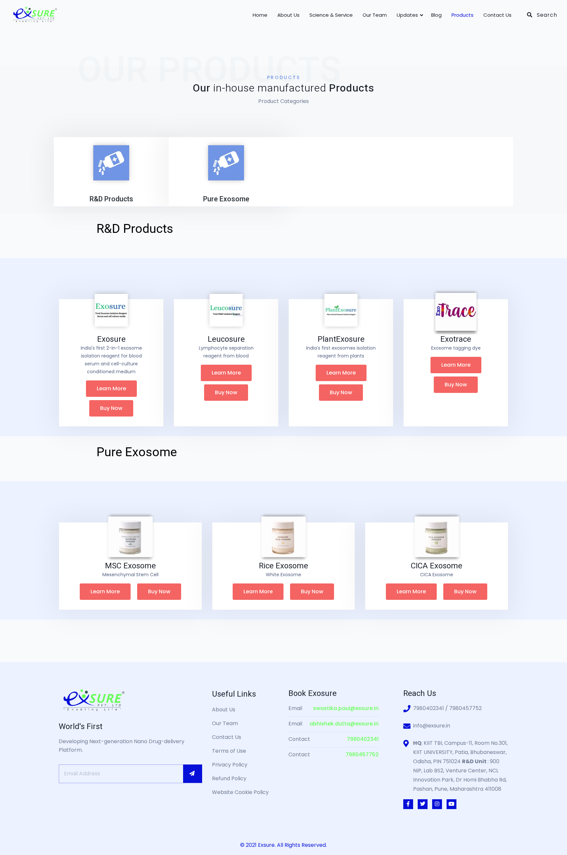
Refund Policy (229, 778)
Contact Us (497, 14)
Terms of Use (229, 751)
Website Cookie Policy (240, 792)
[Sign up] (192, 773)
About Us (288, 14)
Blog (436, 14)
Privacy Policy (229, 764)
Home (260, 14)
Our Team (375, 14)
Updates (407, 14)
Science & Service (331, 14)
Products (462, 14)
